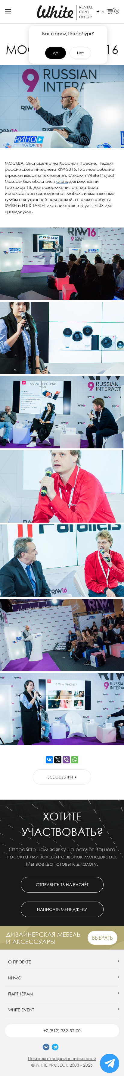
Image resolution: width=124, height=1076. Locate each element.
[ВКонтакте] (49, 759)
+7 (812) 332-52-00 (62, 1030)
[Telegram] (55, 1047)
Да (55, 52)
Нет (80, 52)
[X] (57, 759)
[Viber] (66, 759)
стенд (62, 181)
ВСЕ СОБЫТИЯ (60, 777)
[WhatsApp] (74, 759)
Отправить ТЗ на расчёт (62, 884)
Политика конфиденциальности (62, 1058)
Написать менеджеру (62, 909)
